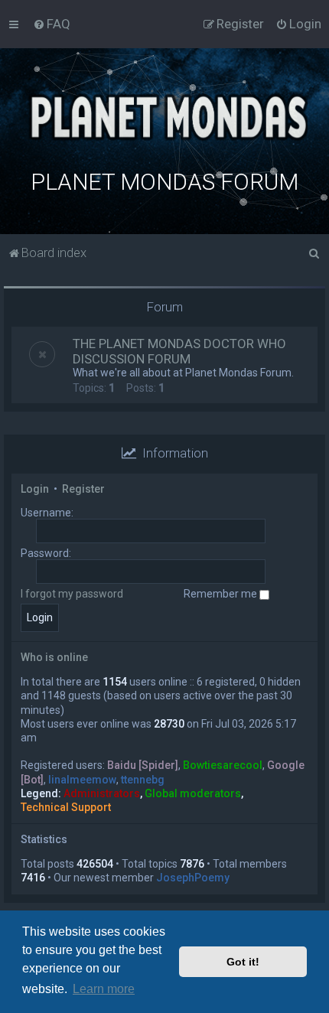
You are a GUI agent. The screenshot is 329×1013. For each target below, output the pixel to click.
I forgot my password (72, 594)
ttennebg (142, 780)
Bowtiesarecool (222, 765)
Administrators (102, 793)
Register (83, 489)
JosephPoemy (193, 877)
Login (35, 489)
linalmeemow (82, 780)
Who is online (54, 657)
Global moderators (193, 793)
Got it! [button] (242, 962)
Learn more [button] (104, 988)
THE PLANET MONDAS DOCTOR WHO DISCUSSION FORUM (179, 351)
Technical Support (66, 807)
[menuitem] (51, 23)
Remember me (221, 594)
